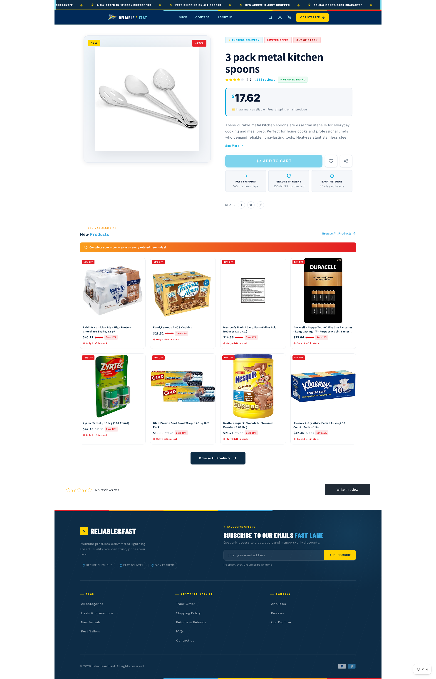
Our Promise (281, 622)
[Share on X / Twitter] (251, 205)
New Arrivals (91, 622)
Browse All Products (337, 233)
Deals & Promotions (97, 613)
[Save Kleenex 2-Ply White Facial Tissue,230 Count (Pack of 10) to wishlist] (350, 358)
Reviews (277, 613)
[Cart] (289, 17)
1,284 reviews (264, 79)
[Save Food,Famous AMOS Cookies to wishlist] (210, 262)
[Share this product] (346, 161)
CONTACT (202, 17)
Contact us (185, 640)
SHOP (183, 17)
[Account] (280, 17)
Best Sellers (90, 631)
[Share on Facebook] (241, 205)
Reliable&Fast (113, 531)
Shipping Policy (188, 613)
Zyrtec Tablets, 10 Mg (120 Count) (106, 423)
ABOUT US (225, 17)
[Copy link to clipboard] (260, 205)
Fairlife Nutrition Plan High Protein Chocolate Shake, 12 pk (107, 329)
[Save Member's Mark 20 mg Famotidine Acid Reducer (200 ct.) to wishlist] (280, 262)
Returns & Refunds (191, 622)
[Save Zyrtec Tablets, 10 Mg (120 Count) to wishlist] (140, 358)
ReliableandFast (103, 666)
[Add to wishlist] (331, 161)
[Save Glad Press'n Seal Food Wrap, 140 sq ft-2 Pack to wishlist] (210, 358)
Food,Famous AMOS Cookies (172, 327)
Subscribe (342, 555)
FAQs (180, 631)
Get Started (310, 17)
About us (278, 604)
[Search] (270, 17)
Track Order (185, 604)
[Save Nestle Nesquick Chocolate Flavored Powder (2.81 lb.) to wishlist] (280, 358)
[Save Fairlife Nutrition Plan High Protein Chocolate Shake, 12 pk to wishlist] (140, 262)
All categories (92, 604)
